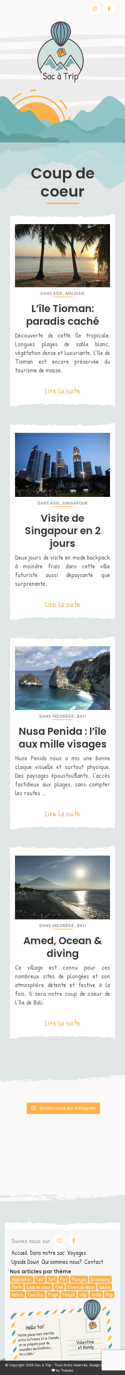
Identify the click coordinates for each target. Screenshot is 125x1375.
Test (40, 1279)
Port (64, 1279)
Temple (68, 1294)
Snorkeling (100, 1279)
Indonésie (63, 716)
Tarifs (17, 1287)
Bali (81, 716)
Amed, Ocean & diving (62, 947)
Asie (57, 293)
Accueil (19, 1253)
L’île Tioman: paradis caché (62, 314)
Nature (17, 1294)
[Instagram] (94, 9)
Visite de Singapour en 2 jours (63, 531)
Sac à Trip (43, 1365)
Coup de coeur (38, 1287)
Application (22, 1279)
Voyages (76, 1253)
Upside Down (25, 1262)
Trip (109, 1294)
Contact (93, 1262)
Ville (83, 1294)
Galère (104, 1287)
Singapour (75, 503)
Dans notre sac (47, 1253)
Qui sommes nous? (61, 1262)
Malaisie (75, 293)
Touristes (36, 1294)
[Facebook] (109, 9)
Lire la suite (62, 390)
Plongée (79, 1279)
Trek (59, 1287)
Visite (96, 1294)
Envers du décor (81, 1287)
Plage (53, 1294)
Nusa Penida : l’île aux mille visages (63, 737)
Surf (52, 1279)
